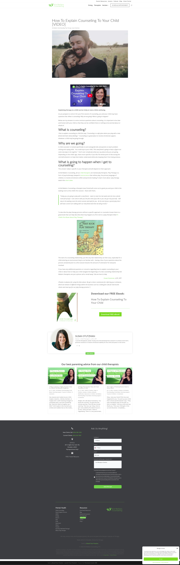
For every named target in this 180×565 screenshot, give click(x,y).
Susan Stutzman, (109, 278)
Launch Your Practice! (70, 563)
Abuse (57, 525)
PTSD (57, 521)
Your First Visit (83, 516)
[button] (177, 548)
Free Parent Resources (85, 510)
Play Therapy (68, 28)
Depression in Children (89, 394)
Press (81, 521)
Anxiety (57, 516)
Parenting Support (57, 392)
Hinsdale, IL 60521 (72, 447)
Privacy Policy (105, 555)
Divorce (57, 517)
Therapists (97, 5)
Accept (160, 559)
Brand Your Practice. (92, 543)
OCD (57, 519)
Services (104, 5)
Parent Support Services (61, 512)
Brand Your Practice (57, 563)
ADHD (57, 514)
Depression (58, 523)
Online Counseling (60, 510)
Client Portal (127, 1)
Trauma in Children (66, 392)
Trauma (57, 527)
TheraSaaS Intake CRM (90, 563)
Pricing (90, 5)
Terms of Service (113, 555)
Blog (121, 1)
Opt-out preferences (157, 562)
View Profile (90, 353)
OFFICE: (72, 443)
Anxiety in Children (87, 392)
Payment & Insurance (85, 514)
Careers (110, 1)
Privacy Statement (164, 562)
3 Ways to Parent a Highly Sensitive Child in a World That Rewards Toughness (60, 387)
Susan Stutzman (76, 28)
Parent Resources (101, 1)
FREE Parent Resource (72, 456)
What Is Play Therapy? (61, 530)
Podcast (116, 1)
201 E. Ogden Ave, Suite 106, (72, 445)
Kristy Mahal (88, 395)
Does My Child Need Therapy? (63, 528)
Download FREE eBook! (110, 314)
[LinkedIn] (79, 346)
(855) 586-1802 (77, 432)
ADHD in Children (89, 390)
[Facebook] (77, 346)
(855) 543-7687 (77, 435)
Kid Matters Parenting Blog (58, 28)
